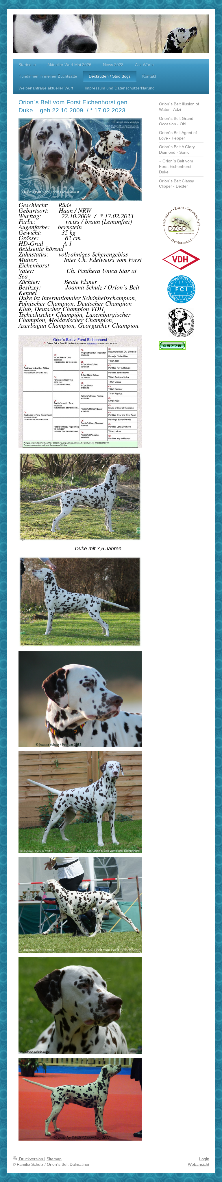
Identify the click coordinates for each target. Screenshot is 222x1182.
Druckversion (31, 1159)
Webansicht (198, 1164)
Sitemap (54, 1159)
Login (204, 1159)
